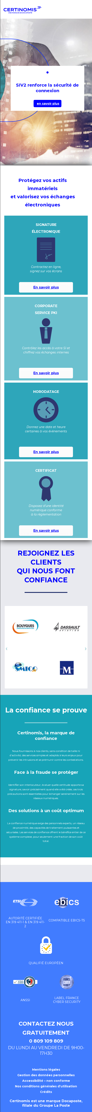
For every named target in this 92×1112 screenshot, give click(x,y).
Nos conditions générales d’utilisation (46, 1086)
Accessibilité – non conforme (46, 1081)
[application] (91, 1111)
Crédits (46, 1092)
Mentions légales (46, 1069)
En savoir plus (46, 287)
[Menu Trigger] (82, 12)
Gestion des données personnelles (46, 1075)
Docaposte (72, 1101)
